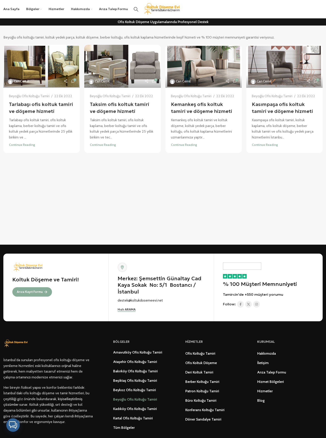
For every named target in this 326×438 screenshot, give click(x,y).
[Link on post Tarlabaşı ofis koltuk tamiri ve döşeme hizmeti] (41, 66)
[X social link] (248, 304)
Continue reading (22, 145)
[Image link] (16, 343)
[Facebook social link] (240, 304)
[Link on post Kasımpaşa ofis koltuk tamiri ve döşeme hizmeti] (284, 66)
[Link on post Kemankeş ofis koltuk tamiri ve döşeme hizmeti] (203, 66)
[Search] (136, 9)
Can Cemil (21, 81)
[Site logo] (163, 9)
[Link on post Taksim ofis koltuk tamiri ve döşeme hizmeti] (122, 66)
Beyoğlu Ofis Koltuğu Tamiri (29, 96)
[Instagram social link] (256, 304)
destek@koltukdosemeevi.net (140, 300)
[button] (13, 425)
